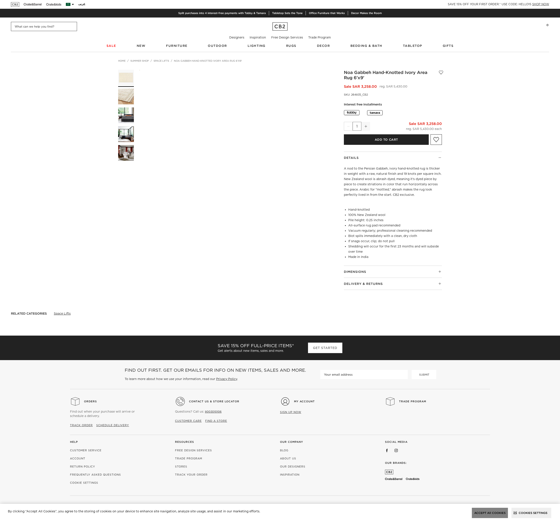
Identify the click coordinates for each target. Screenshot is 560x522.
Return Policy (82, 466)
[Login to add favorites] (441, 75)
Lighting (257, 46)
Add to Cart (386, 140)
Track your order (191, 474)
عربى (81, 4)
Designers (236, 37)
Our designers (292, 466)
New (141, 46)
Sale (111, 46)
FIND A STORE (216, 420)
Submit (424, 374)
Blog (284, 450)
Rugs (291, 46)
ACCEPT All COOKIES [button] (490, 513)
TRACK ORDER (81, 425)
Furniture (176, 46)
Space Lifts (62, 313)
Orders (90, 401)
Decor (323, 46)
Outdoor (217, 46)
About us (288, 458)
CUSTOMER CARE (188, 420)
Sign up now (290, 412)
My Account (304, 401)
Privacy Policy (226, 379)
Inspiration (258, 37)
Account (77, 458)
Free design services (193, 450)
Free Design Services (287, 37)
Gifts (448, 46)
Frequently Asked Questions (95, 474)
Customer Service (86, 450)
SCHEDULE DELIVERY (112, 425)
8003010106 (213, 411)
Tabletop (412, 46)
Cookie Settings (84, 482)
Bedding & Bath (366, 46)
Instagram (396, 450)
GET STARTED (325, 348)
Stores (181, 466)
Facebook (387, 450)
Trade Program (319, 37)
